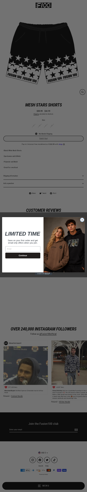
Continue (23, 255)
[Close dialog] (82, 220)
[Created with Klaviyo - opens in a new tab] (43, 273)
